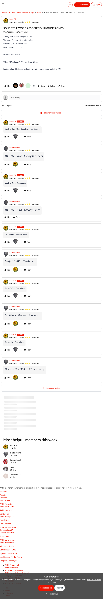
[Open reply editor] (51, 98)
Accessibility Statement (14, 570)
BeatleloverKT (14, 147)
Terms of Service (11, 568)
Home (4, 13)
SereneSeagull (15, 460)
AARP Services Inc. (7, 540)
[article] (51, 130)
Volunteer (3, 498)
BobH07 (12, 19)
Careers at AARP (6, 530)
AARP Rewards (6, 504)
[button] (2, 5)
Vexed (12, 467)
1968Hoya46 (15, 475)
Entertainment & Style (25, 13)
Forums (12, 13)
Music (39, 13)
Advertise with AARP (8, 527)
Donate (3, 495)
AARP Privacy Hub (12, 565)
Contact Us (4, 514)
